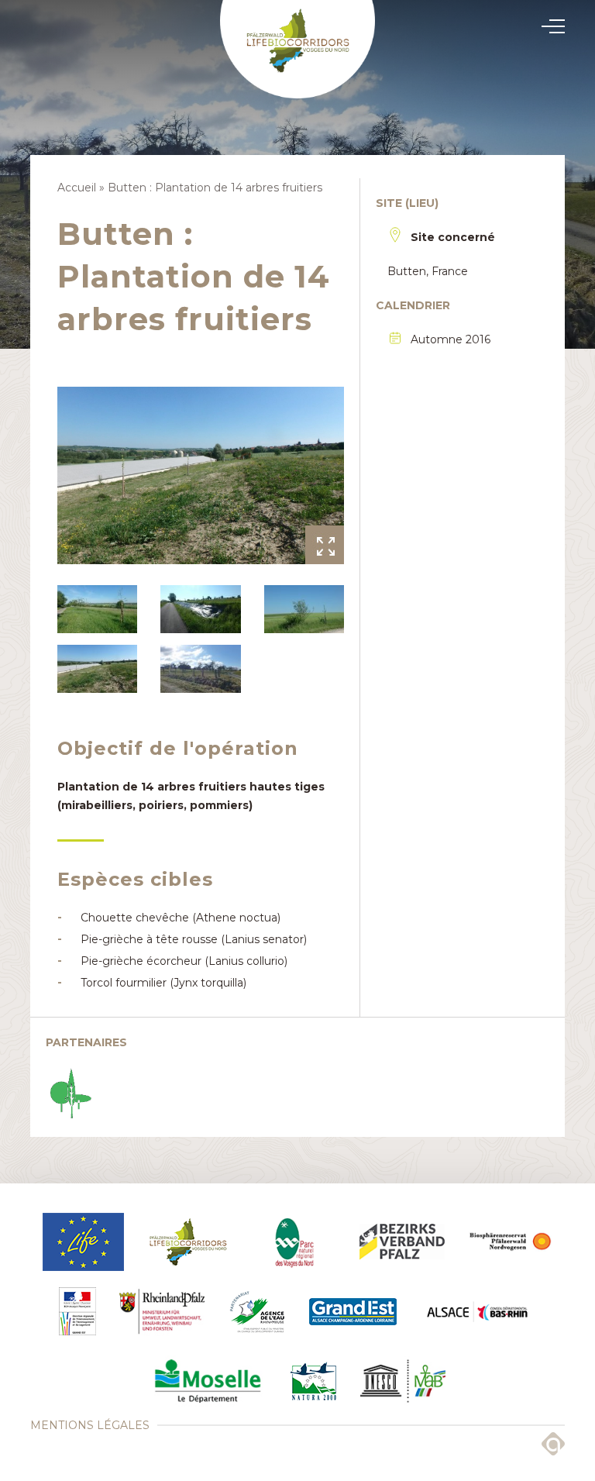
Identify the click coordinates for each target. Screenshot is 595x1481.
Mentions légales (90, 1425)
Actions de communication (298, 741)
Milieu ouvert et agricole (298, 738)
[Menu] (548, 26)
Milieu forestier (297, 736)
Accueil (76, 188)
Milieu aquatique (298, 734)
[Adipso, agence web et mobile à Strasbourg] (553, 1443)
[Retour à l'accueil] (297, 49)
